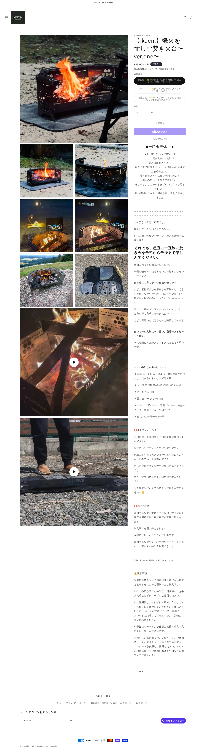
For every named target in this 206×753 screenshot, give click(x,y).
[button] (6, 17)
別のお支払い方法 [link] (160, 139)
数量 (136, 106)
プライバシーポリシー (77, 703)
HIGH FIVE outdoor (33, 746)
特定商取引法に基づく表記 (104, 703)
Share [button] (140, 671)
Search (60, 703)
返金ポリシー (126, 703)
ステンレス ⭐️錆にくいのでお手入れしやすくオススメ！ (159, 90)
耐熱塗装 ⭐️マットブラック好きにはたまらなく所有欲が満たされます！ (159, 99)
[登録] (71, 720)
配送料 (141, 69)
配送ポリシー (142, 703)
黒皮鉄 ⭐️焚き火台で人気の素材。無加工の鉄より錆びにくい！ (159, 81)
